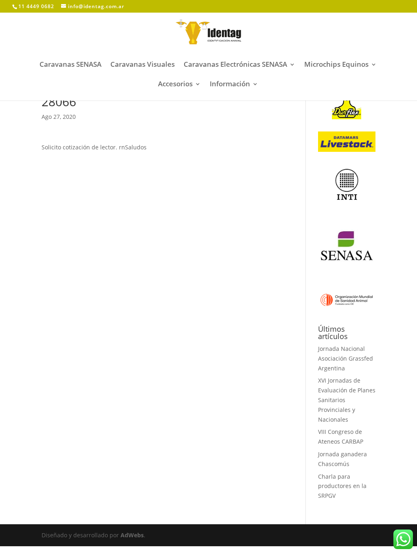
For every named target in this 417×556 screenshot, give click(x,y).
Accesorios (175, 84)
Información (230, 84)
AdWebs (132, 535)
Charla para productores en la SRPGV (342, 486)
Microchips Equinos (336, 65)
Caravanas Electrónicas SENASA (235, 65)
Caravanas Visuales (142, 65)
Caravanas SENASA (70, 65)
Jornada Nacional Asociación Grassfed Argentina (345, 358)
